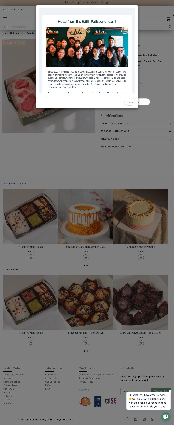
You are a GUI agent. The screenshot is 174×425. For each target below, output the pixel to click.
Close (130, 101)
